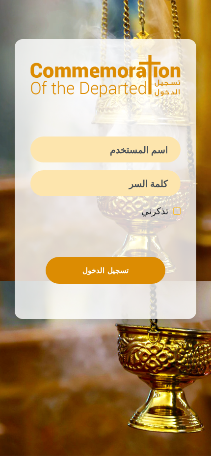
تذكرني (154, 211)
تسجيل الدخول (105, 270)
